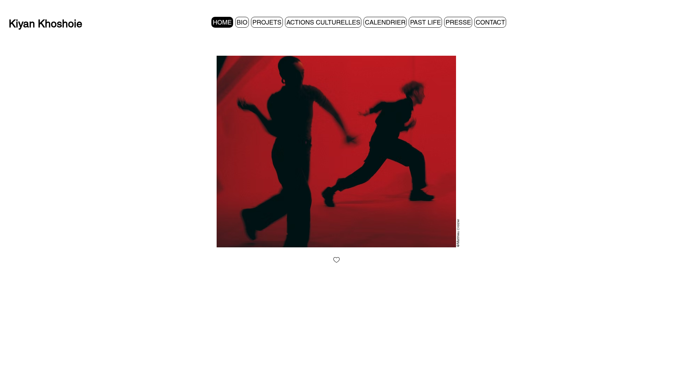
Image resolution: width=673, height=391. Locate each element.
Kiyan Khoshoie (45, 24)
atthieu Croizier (458, 230)
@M (458, 244)
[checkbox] (336, 260)
